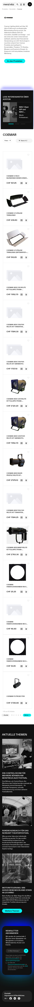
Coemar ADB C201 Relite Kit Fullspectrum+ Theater (16, 400)
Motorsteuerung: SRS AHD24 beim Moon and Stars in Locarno (17, 890)
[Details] (26, 183)
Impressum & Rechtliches (14, 995)
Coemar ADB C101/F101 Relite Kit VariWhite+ (15, 363)
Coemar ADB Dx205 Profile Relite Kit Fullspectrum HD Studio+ (17, 474)
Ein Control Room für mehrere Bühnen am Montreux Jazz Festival (14, 775)
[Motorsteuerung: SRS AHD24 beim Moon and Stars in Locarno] (17, 868)
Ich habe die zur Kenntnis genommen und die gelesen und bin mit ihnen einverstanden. (18, 966)
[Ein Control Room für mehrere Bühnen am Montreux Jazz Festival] (17, 753)
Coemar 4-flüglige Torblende (14, 214)
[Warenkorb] (23, 4)
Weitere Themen (12, 911)
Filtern (6, 140)
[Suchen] (17, 4)
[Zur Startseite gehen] (8, 4)
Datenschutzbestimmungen (16, 964)
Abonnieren (26, 951)
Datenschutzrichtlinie (12, 959)
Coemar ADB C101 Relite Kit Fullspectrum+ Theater (16, 289)
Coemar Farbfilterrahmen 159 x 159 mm (16, 586)
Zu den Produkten (14, 61)
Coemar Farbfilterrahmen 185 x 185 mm (16, 623)
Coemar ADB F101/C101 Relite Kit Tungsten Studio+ (15, 511)
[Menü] (30, 4)
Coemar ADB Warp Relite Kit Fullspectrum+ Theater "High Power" (17, 549)
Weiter (26, 715)
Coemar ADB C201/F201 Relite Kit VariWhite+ (16, 437)
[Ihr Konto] (21, 4)
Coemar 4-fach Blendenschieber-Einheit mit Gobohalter (17, 177)
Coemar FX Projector (16, 696)
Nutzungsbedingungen (13, 960)
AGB (26, 966)
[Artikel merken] (28, 155)
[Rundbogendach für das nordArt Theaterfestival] (17, 811)
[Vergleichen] (21, 183)
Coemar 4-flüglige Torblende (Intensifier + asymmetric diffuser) (17, 251)
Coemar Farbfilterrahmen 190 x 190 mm (16, 660)
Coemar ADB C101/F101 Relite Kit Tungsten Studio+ (15, 326)
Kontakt (8, 993)
